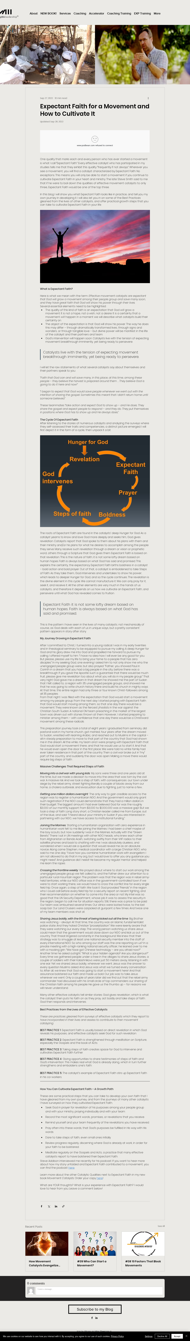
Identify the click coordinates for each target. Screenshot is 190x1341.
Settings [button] (148, 1336)
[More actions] (148, 98)
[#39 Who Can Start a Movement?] (95, 1244)
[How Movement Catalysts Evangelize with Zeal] (46, 1244)
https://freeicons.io (103, 1331)
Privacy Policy (117, 1336)
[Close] (186, 1336)
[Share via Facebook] (41, 1206)
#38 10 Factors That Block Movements (143, 1263)
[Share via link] (63, 1206)
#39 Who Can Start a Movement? (91, 1263)
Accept (177, 1336)
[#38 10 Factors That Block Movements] (143, 1244)
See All (161, 1226)
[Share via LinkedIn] (56, 1206)
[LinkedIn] (96, 1317)
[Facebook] (92, 1317)
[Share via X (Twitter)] (48, 1206)
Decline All (162, 1336)
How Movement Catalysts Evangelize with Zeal (43, 1263)
